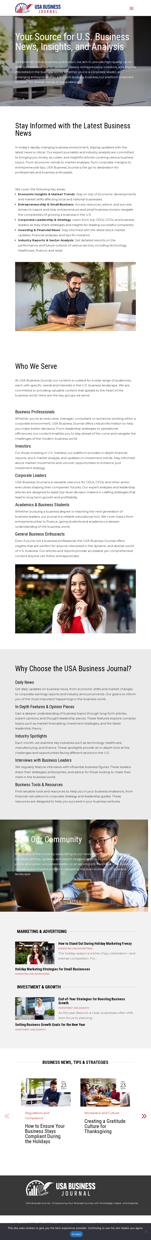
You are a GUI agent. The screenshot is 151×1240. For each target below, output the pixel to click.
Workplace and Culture (101, 1113)
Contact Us (74, 902)
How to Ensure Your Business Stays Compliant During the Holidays (45, 1133)
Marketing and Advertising (75, 948)
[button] (144, 1116)
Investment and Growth (73, 1008)
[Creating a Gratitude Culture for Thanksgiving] (105, 1092)
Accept (76, 1234)
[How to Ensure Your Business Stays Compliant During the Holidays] (46, 1092)
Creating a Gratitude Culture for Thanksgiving (104, 1126)
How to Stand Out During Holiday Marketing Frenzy (95, 943)
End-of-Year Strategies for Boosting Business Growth (91, 1001)
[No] (146, 1232)
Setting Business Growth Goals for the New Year (50, 1025)
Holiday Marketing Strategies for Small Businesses (52, 969)
